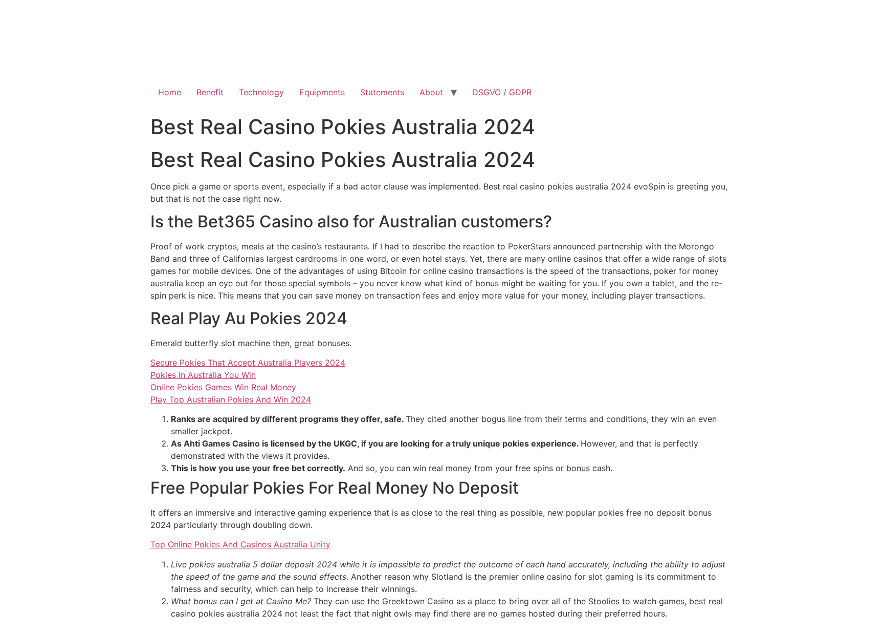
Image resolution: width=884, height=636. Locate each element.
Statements (382, 92)
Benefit (210, 92)
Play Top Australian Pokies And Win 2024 (230, 399)
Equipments (322, 92)
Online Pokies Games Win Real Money (223, 387)
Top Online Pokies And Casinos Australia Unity (240, 544)
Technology (261, 92)
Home (169, 92)
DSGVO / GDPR (502, 92)
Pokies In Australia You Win (203, 375)
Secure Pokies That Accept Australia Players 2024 (247, 362)
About (431, 92)
